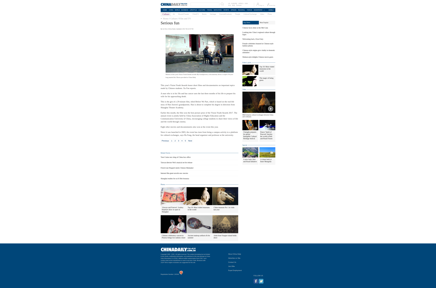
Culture (173, 18)
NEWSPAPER (258, 10)
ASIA (246, 3)
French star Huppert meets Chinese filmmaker (177, 168)
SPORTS (226, 10)
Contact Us (232, 262)
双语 (233, 5)
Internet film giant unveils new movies (174, 173)
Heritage (213, 14)
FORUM (249, 10)
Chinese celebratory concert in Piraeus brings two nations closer (173, 237)
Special (244, 145)
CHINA (171, 10)
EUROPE (234, 3)
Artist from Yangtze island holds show (225, 237)
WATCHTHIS (218, 10)
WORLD (177, 10)
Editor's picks (246, 62)
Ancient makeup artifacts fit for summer (199, 237)
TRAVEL (209, 10)
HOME (165, 10)
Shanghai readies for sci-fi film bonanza (175, 179)
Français (239, 5)
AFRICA (240, 3)
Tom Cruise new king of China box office (176, 157)
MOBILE (271, 10)
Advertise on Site (234, 258)
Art (174, 14)
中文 (229, 5)
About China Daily (234, 254)
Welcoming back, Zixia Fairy (252, 39)
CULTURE (202, 10)
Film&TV (196, 14)
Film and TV (185, 18)
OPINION (233, 10)
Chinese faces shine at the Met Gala (255, 28)
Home (165, 18)
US (229, 3)
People (237, 14)
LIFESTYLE (193, 10)
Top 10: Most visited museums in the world (199, 208)
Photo (270, 14)
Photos (163, 184)
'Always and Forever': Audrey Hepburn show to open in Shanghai (172, 209)
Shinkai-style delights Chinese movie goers (257, 57)
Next (190, 141)
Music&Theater (183, 14)
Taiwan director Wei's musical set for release (176, 162)
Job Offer (231, 266)
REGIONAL (241, 10)
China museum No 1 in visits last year (224, 208)
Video (262, 14)
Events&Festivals (225, 14)
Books (204, 14)
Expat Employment (235, 270)
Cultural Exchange (250, 14)
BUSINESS (184, 10)
